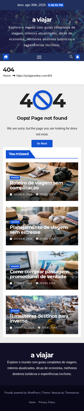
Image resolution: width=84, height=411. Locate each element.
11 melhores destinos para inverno (39, 318)
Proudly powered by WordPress (22, 392)
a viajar (42, 19)
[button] (71, 56)
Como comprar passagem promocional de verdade (39, 274)
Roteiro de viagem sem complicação (36, 185)
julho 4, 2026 (23, 238)
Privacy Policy (47, 402)
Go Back (42, 143)
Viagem (15, 177)
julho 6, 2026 (23, 194)
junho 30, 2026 (24, 327)
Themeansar (72, 392)
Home (7, 75)
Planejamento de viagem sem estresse (39, 229)
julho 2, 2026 (23, 283)
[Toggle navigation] (39, 57)
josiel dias (47, 194)
